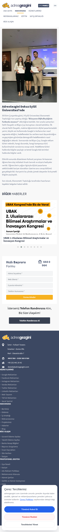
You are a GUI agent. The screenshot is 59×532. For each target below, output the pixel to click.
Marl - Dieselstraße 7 (16, 353)
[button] (18, 247)
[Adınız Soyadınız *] (29, 273)
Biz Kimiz (5, 409)
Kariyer (4, 467)
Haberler (5, 425)
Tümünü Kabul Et (29, 509)
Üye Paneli (5, 464)
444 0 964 (46, 263)
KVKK (3, 484)
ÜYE (43, 5)
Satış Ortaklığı (36, 16)
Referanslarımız (11, 16)
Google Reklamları (9, 374)
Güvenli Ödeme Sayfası (10, 436)
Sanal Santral (6, 401)
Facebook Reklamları (10, 378)
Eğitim (24, 16)
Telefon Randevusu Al (29, 320)
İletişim (4, 456)
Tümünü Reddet (29, 517)
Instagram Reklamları (10, 381)
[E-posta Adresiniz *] (29, 285)
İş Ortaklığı (5, 415)
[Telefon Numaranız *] (29, 291)
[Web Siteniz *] (29, 279)
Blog (3, 429)
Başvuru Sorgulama (9, 446)
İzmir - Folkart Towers (16, 345)
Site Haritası (6, 453)
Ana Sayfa (7, 11)
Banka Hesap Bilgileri (10, 443)
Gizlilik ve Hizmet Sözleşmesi (13, 481)
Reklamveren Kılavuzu (10, 474)
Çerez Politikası (26, 499)
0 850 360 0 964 (23, 358)
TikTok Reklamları (8, 398)
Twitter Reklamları (9, 388)
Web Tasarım (6, 394)
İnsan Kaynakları (8, 450)
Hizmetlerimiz (35, 11)
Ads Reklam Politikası (10, 471)
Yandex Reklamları (9, 384)
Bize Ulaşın (8, 21)
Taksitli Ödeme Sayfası (10, 440)
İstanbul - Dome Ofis (16, 349)
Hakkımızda (20, 11)
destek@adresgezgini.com (18, 367)
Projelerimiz (6, 422)
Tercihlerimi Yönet (29, 524)
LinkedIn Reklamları (9, 391)
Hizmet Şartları (7, 477)
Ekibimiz (4, 412)
